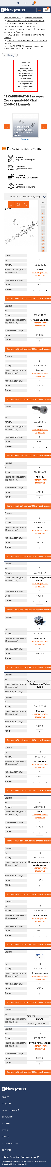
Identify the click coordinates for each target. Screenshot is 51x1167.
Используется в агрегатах (40, 274)
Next (44, 126)
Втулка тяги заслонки (39, 1043)
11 (43, 240)
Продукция (7, 1104)
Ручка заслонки (40, 973)
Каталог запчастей (34, 18)
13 (43, 247)
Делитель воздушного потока (40, 579)
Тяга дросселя (40, 915)
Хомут (40, 269)
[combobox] (25, 196)
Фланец (40, 370)
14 (43, 250)
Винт (39, 426)
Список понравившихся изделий (32, 3)
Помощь (6, 1137)
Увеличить (25, 139)
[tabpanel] (25, 126)
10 (43, 237)
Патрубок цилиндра (40, 320)
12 (43, 244)
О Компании (7, 1117)
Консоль (40, 476)
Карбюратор (40, 638)
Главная (5, 1097)
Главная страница (12, 18)
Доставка (18, 3)
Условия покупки (10, 1143)
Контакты (25, 3)
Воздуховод (40, 761)
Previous (7, 126)
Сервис (5, 1130)
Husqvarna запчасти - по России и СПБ (25, 20)
